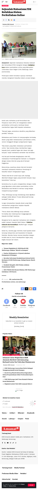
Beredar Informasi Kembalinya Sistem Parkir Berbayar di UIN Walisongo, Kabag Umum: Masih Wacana (18, 260)
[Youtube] (23, 303)
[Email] (11, 20)
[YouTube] (8, 443)
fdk (10, 279)
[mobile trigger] (3, 2)
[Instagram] (10, 443)
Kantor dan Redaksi (8, 448)
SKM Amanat (6, 354)
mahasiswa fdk (17, 279)
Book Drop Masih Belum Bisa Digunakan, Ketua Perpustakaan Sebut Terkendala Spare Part (18, 375)
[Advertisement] (19, 100)
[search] (30, 2)
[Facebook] (7, 303)
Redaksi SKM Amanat (8, 24)
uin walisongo (21, 282)
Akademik (5, 5)
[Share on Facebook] (6, 20)
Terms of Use (12, 486)
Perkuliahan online (8, 282)
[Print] (14, 20)
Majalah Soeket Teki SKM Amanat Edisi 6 (18, 384)
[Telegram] (31, 303)
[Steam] (13, 443)
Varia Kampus (15, 354)
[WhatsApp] (16, 443)
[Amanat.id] (19, 1)
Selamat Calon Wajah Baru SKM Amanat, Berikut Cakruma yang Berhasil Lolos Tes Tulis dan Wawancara (19, 360)
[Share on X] (9, 20)
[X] (15, 303)
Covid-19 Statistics (17, 407)
